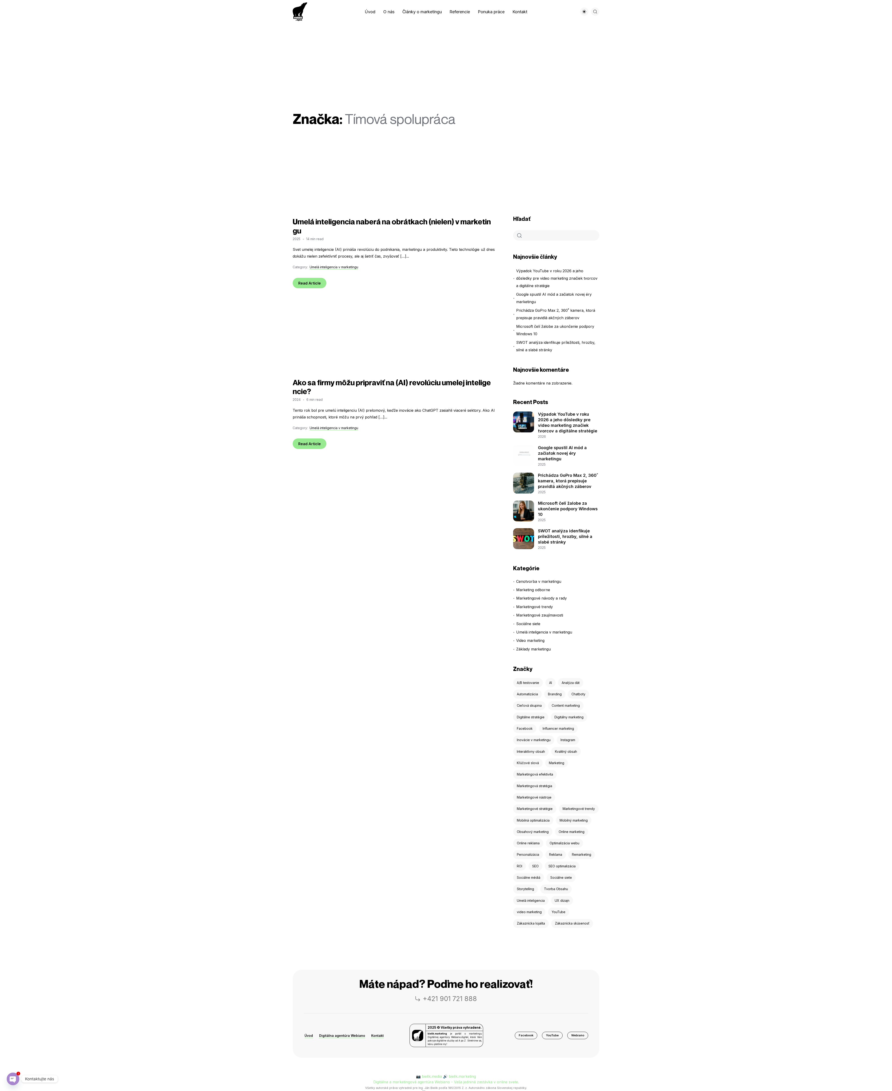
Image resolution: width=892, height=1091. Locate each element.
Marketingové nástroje (534, 797)
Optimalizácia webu (564, 843)
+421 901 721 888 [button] (450, 999)
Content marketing (566, 705)
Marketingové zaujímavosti (539, 615)
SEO (535, 866)
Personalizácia (528, 854)
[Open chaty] (13, 1078)
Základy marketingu (533, 649)
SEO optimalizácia (562, 866)
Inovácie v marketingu (534, 740)
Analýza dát (571, 683)
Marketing (556, 763)
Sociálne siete (528, 623)
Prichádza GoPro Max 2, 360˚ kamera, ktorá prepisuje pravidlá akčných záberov (555, 314)
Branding (555, 694)
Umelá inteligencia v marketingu (334, 267)
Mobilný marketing (574, 820)
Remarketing (581, 854)
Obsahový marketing (533, 832)
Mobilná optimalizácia (533, 820)
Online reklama (528, 843)
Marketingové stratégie (535, 809)
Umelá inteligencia (531, 900)
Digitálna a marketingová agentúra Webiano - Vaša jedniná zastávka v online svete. (446, 1082)
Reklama (555, 854)
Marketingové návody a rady (541, 598)
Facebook (525, 728)
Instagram (568, 740)
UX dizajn (562, 900)
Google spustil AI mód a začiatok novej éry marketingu (554, 298)
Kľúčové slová (528, 763)
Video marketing (530, 640)
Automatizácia (527, 694)
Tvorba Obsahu (556, 889)
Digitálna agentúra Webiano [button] (342, 1036)
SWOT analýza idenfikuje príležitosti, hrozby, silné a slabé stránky (555, 346)
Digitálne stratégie (530, 717)
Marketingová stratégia (534, 786)
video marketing (529, 912)
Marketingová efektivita (535, 774)
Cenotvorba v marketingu (538, 581)
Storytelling (525, 889)
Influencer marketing (558, 728)
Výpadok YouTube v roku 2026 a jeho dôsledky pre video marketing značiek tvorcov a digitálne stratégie (556, 278)
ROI (519, 866)
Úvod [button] (309, 1036)
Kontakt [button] (377, 1036)
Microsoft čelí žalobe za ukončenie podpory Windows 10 (555, 330)
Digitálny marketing (569, 717)
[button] (526, 1035)
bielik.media (432, 1076)
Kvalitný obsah (566, 751)
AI (550, 683)
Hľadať (522, 219)
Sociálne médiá (528, 877)
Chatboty (578, 694)
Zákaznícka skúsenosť (572, 923)
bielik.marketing (462, 1076)
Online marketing (571, 832)
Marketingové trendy (534, 606)
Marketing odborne (533, 589)
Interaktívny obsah (531, 751)
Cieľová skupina (529, 705)
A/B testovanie (528, 683)
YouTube (558, 912)
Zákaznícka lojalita (531, 923)
